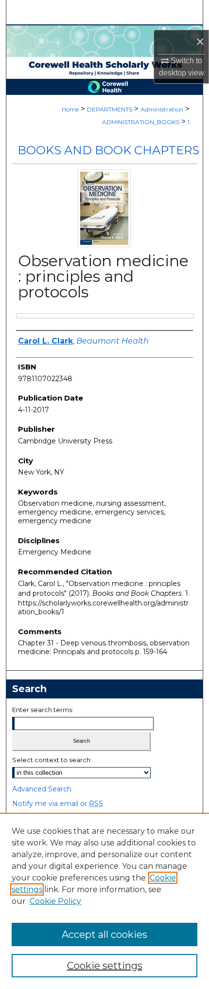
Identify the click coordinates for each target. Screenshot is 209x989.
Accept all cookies (104, 934)
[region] (104, 901)
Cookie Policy (55, 901)
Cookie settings (104, 965)
